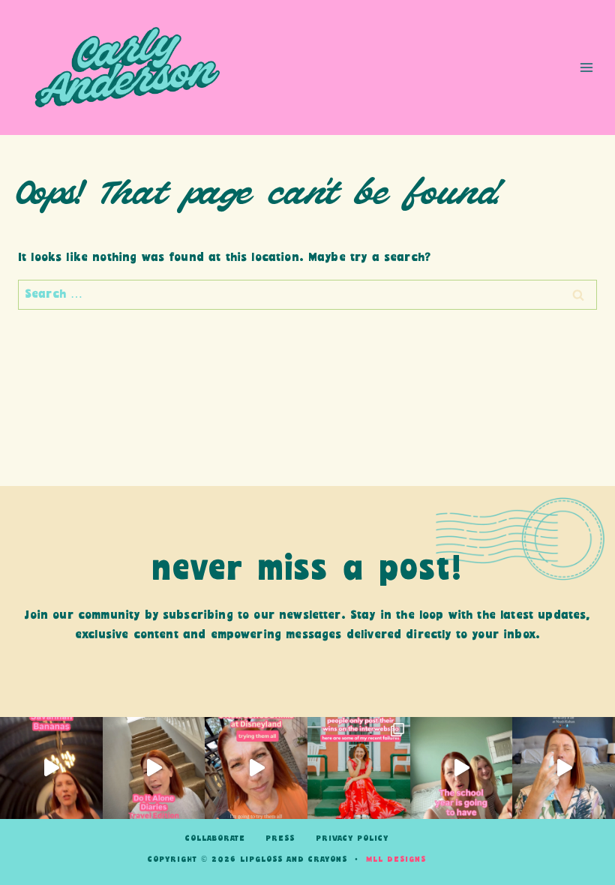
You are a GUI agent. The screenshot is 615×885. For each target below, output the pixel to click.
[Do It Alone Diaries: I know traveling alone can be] (154, 768)
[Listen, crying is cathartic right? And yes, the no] (563, 768)
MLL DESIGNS (396, 859)
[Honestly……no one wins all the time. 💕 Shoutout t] (359, 768)
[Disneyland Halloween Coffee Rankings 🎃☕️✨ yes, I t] (256, 768)
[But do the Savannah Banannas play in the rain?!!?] (51, 768)
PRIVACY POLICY (352, 838)
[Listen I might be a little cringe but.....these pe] (461, 768)
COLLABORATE (215, 838)
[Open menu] (586, 67)
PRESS (280, 838)
